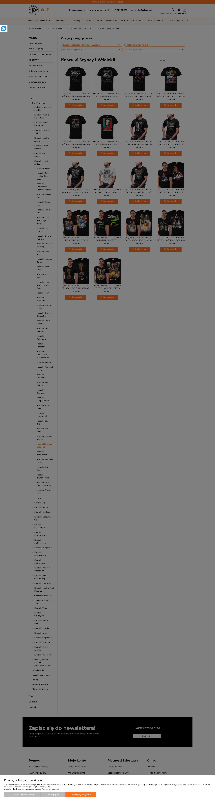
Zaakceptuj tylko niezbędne (22, 794)
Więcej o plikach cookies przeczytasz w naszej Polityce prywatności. (31, 789)
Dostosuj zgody (53, 794)
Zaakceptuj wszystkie (81, 794)
